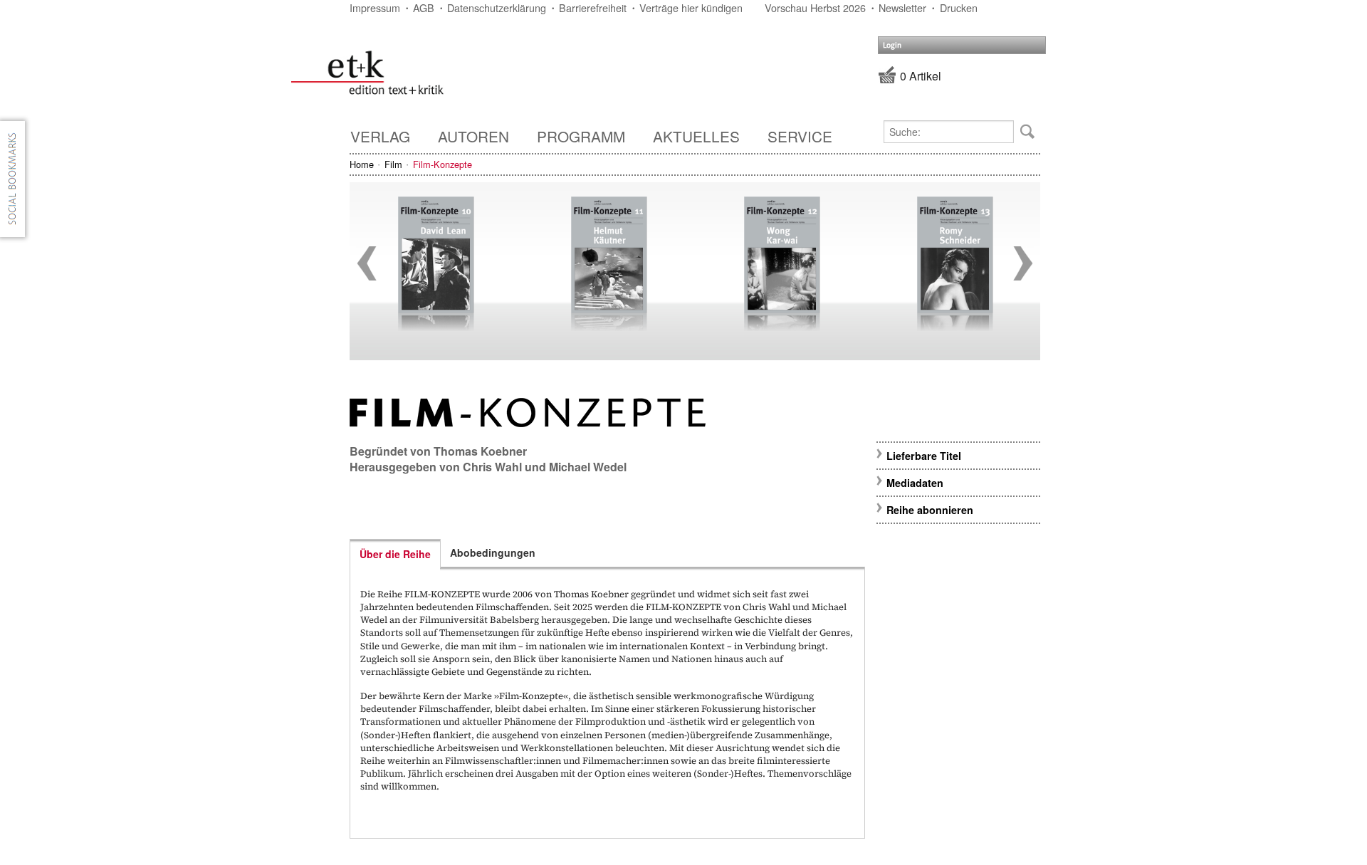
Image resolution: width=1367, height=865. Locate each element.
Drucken (959, 7)
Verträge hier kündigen (691, 7)
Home (362, 164)
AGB (423, 7)
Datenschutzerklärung (496, 7)
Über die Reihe (395, 554)
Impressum (375, 7)
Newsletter (902, 7)
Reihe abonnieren (929, 510)
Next (1023, 263)
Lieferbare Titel (923, 456)
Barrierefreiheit (593, 7)
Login (892, 45)
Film (393, 164)
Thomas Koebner (480, 451)
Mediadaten (914, 483)
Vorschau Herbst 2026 (815, 7)
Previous (367, 263)
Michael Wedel (588, 466)
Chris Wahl (492, 466)
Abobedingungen (492, 552)
